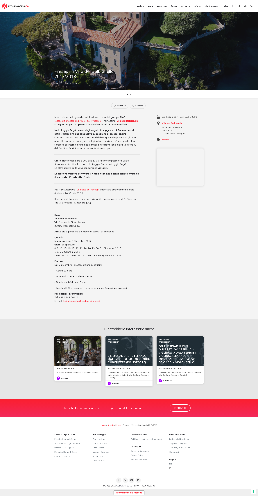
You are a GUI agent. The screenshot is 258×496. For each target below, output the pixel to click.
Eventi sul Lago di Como (65, 439)
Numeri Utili (98, 456)
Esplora (140, 6)
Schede (111, 425)
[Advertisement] (180, 167)
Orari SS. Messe (100, 460)
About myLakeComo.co (179, 448)
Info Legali (136, 446)
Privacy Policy (137, 455)
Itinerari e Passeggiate (64, 448)
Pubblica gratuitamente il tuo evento (147, 439)
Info (129, 94)
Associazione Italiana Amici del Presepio (78, 120)
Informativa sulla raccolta (129, 492)
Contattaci (174, 452)
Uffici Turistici (98, 448)
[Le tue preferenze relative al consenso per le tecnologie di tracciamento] (253, 491)
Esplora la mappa (62, 456)
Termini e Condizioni (140, 451)
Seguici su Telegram (178, 443)
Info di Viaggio (211, 6)
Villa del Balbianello (128, 120)
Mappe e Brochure (101, 452)
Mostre (165, 139)
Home (103, 425)
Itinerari (174, 6)
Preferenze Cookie (139, 459)
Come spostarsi (100, 443)
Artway (197, 6)
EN (170, 464)
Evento (58, 82)
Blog (226, 6)
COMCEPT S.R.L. (124, 485)
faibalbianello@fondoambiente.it (81, 300)
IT (233, 6)
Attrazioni (185, 6)
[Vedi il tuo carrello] (245, 6)
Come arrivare (99, 439)
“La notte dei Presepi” (88, 189)
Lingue (172, 459)
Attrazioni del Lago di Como (67, 443)
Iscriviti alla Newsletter (179, 439)
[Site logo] (15, 5)
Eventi (150, 6)
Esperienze (162, 6)
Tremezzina (71, 82)
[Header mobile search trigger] (251, 6)
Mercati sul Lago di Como (65, 452)
